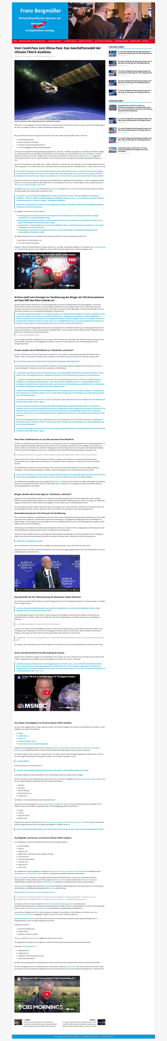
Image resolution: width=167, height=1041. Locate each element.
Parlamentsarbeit (116, 47)
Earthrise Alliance (23, 877)
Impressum (96, 1037)
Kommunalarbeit (116, 101)
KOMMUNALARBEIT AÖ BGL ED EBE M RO (32, 41)
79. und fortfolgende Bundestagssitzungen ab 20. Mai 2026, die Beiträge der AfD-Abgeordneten (135, 72)
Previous (14, 20)
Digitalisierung (48, 56)
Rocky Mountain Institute (26, 918)
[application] (47, 573)
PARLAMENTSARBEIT (54, 41)
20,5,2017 (56, 189)
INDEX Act (58, 481)
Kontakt (145, 41)
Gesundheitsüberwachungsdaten (61, 904)
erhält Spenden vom (29, 946)
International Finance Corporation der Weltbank (67, 871)
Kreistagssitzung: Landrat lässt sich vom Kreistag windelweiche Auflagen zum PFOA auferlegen (133, 149)
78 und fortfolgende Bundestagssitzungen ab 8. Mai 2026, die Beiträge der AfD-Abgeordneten (135, 81)
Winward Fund (86, 880)
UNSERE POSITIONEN (85, 41)
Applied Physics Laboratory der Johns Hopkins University (36, 892)
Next (152, 20)
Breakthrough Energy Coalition (85, 779)
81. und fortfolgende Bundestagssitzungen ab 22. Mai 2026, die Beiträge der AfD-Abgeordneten (135, 52)
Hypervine (17, 886)
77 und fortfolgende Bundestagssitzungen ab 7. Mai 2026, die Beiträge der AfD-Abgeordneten (135, 91)
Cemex (53, 888)
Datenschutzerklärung (107, 1037)
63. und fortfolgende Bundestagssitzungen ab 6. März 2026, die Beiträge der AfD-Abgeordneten (135, 119)
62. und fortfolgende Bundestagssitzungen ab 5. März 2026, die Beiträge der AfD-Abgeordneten (135, 129)
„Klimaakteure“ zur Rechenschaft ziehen (28, 873)
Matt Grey (33, 938)
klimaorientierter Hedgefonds (53, 804)
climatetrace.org (32, 189)
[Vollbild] (77, 590)
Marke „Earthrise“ (61, 880)
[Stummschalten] (74, 590)
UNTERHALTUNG (135, 41)
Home (15, 41)
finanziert (17, 938)
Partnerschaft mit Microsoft (24, 914)
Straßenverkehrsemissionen (36, 908)
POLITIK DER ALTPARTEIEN (103, 41)
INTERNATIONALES (70, 41)
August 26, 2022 (21, 56)
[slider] (45, 589)
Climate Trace (88, 156)
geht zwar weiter (70, 966)
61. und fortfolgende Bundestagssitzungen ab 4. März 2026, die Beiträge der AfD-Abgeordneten (135, 139)
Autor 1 (31, 56)
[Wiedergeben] (17, 590)
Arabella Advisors (48, 882)
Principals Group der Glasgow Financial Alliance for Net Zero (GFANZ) (66, 822)
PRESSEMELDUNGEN (121, 41)
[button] (47, 573)
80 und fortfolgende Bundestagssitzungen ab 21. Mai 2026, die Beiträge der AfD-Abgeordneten (135, 62)
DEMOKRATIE (39, 56)
